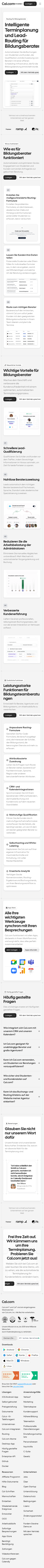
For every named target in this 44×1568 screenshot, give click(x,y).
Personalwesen (30, 1442)
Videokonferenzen (10, 1554)
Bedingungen (29, 1501)
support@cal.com (24, 1384)
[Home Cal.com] (8, 3)
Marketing (28, 1402)
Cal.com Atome (9, 1439)
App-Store (7, 1536)
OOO (4, 1519)
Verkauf (27, 1397)
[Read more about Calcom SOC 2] (12, 1319)
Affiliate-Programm (11, 1477)
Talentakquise (29, 1407)
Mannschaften (9, 1496)
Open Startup (29, 1487)
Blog (4, 1487)
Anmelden (18, 4)
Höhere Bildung (30, 1416)
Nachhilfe (28, 1447)
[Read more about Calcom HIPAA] (34, 1319)
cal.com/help (18, 1386)
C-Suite (26, 1451)
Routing (5, 1434)
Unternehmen (8, 1424)
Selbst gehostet (9, 1402)
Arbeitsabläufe (9, 1524)
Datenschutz (29, 1496)
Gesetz (26, 1456)
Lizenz (26, 1506)
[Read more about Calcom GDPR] (25, 1319)
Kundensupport (30, 1412)
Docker (5, 1466)
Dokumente (7, 1412)
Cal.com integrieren (11, 1429)
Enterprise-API (8, 1456)
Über (25, 1482)
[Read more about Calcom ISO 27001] (5, 1319)
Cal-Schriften (8, 1491)
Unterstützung (30, 1491)
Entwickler (7, 1514)
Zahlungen (7, 1549)
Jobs (25, 1477)
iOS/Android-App (10, 1397)
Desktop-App (8, 1444)
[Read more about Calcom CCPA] (19, 1319)
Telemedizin (29, 1421)
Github (5, 1461)
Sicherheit (28, 1511)
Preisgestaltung (9, 1407)
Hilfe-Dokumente (10, 1482)
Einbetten (6, 1501)
